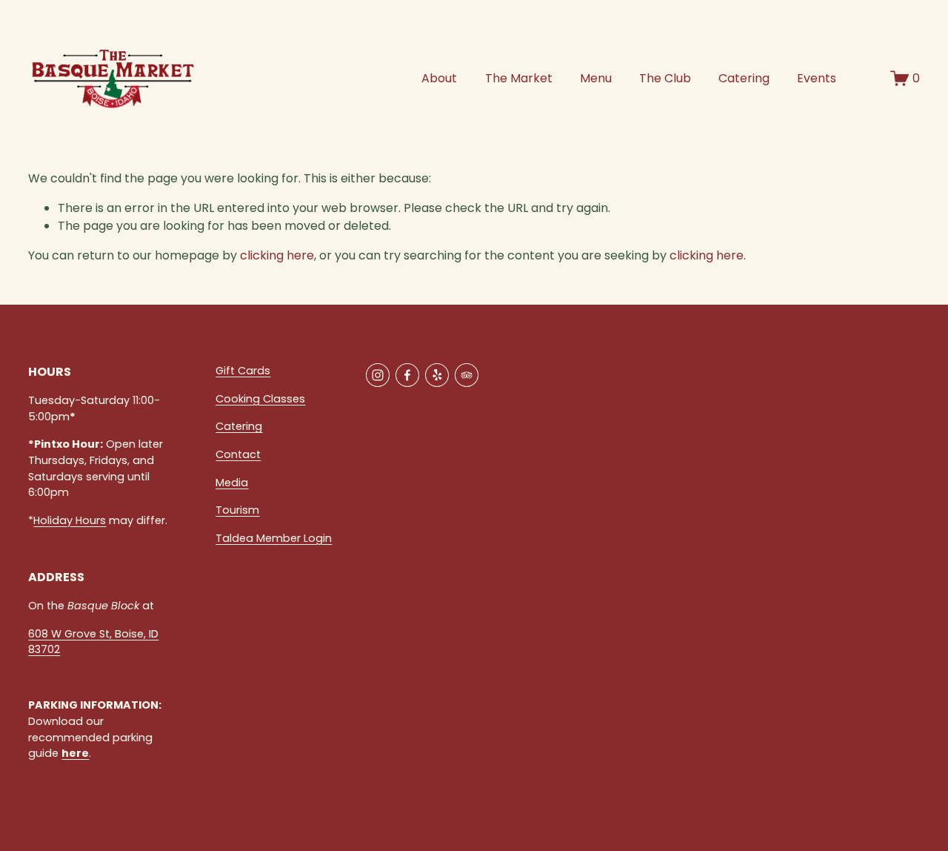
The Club (665, 78)
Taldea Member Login (274, 538)
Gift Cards (243, 370)
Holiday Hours (69, 520)
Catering (744, 78)
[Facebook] (407, 375)
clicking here (277, 255)
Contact (238, 454)
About (439, 78)
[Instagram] (378, 375)
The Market (519, 78)
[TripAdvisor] (466, 375)
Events (816, 78)
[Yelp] (437, 375)
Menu (596, 78)
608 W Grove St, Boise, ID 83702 (93, 642)
